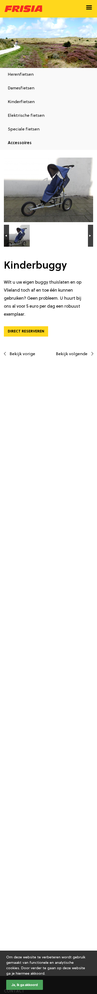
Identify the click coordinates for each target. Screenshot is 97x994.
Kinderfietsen (21, 102)
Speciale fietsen (24, 129)
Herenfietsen (21, 75)
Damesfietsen (21, 88)
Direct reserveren (26, 331)
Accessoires (20, 143)
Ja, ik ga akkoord (24, 985)
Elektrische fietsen (26, 116)
